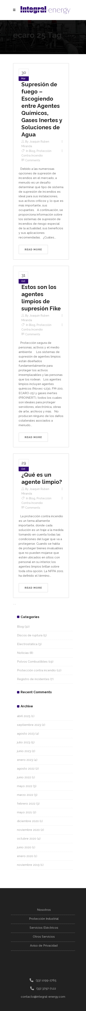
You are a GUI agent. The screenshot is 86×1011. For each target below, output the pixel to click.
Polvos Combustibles (32, 661)
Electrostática (27, 644)
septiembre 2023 (29, 725)
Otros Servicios (44, 936)
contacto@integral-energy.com (43, 996)
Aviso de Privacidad (44, 945)
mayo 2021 (24, 812)
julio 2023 (23, 742)
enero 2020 (25, 856)
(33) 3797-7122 (46, 988)
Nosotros (44, 910)
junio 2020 (24, 847)
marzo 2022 (25, 795)
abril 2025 (23, 716)
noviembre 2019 (28, 865)
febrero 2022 (26, 803)
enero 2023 (25, 760)
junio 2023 (24, 751)
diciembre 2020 (28, 821)
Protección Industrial (44, 919)
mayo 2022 (24, 786)
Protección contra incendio (36, 670)
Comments (32, 160)
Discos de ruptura (29, 635)
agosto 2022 (26, 768)
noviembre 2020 (28, 830)
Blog (32, 151)
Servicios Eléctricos (44, 927)
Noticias (23, 653)
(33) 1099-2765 (46, 980)
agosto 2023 (26, 733)
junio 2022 (24, 777)
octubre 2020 (26, 838)
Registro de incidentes (33, 679)
